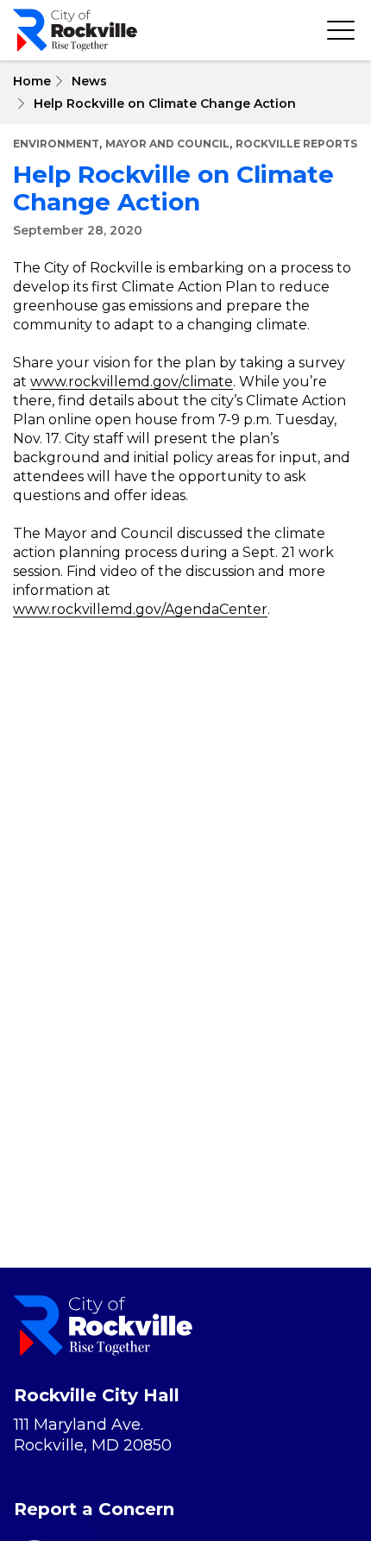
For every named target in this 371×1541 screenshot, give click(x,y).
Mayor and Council (167, 143)
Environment (56, 143)
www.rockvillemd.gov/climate (131, 381)
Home (32, 81)
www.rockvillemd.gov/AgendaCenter (140, 609)
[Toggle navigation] (341, 30)
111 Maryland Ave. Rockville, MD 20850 (93, 1435)
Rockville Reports (296, 143)
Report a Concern (94, 1509)
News (89, 81)
